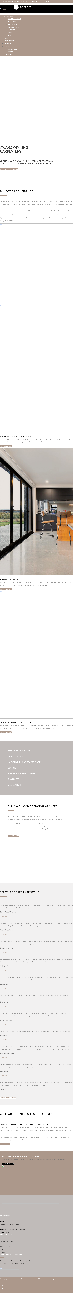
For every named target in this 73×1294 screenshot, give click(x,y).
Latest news (7, 43)
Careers (6, 46)
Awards (10, 32)
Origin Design (50, 1279)
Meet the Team (5, 1244)
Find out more (6, 446)
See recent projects (8, 1098)
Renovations (12, 22)
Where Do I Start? (5, 1247)
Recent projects (9, 41)
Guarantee (11, 30)
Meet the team (12, 24)
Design (6, 38)
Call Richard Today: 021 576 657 (37, 1)
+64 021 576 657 (10, 1232)
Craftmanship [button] (15, 785)
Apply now (11, 52)
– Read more (4, 916)
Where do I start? (13, 27)
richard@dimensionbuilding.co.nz (14, 1230)
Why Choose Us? (9, 16)
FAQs (9, 35)
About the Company (6, 1241)
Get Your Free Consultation (11, 1)
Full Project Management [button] (21, 773)
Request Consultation (9, 169)
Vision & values (12, 49)
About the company (14, 19)
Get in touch (8, 54)
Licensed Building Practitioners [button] (24, 762)
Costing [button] (12, 768)
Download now (8, 1164)
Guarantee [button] (13, 779)
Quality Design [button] (15, 756)
